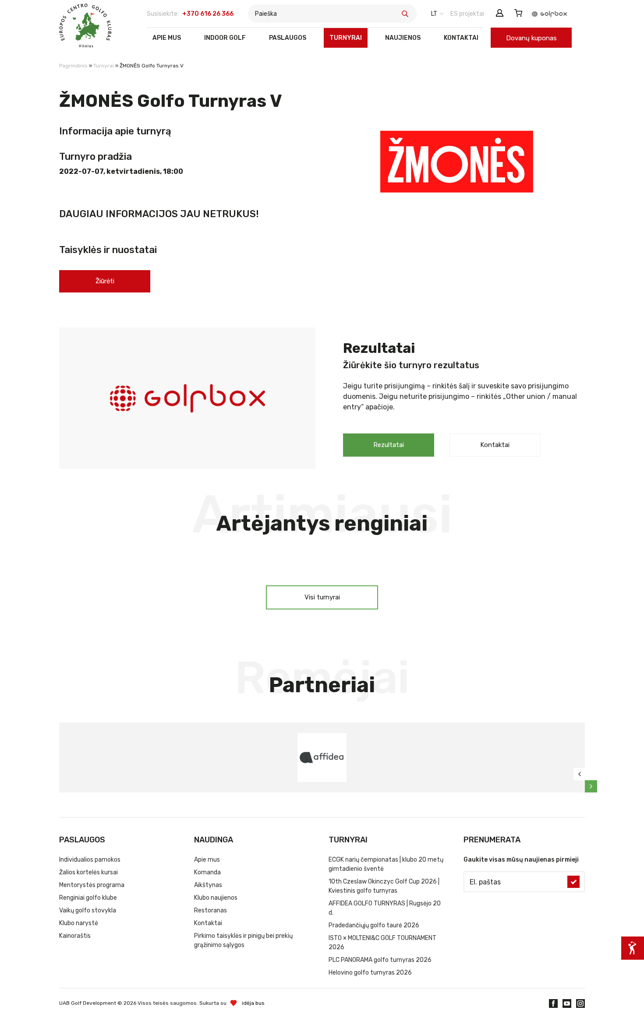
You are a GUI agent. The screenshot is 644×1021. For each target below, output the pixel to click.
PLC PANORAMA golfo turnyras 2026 (380, 960)
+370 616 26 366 (208, 14)
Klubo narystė (78, 923)
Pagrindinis (73, 66)
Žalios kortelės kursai (88, 872)
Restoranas (210, 910)
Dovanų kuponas (531, 38)
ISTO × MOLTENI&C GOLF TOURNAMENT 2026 (382, 942)
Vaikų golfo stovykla (87, 910)
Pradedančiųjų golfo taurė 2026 (374, 925)
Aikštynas (208, 885)
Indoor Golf (225, 38)
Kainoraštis (75, 936)
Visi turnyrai (322, 597)
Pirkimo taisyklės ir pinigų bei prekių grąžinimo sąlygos (243, 940)
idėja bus (253, 1003)
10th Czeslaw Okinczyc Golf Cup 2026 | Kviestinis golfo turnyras (384, 886)
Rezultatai (388, 445)
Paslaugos (287, 38)
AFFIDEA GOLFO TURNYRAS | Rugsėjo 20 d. (385, 908)
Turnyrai (345, 38)
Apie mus (166, 38)
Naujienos (403, 38)
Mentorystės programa (91, 885)
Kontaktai (461, 38)
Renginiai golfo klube (88, 897)
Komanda (207, 872)
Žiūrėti (105, 281)
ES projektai (467, 14)
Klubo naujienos (215, 897)
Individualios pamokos (89, 859)
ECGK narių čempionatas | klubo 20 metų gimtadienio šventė (386, 864)
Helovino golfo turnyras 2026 (370, 972)
